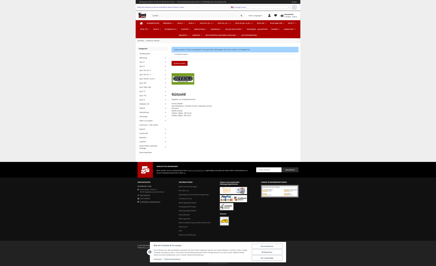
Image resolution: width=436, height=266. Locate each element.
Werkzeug (143, 58)
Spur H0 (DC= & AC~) (147, 79)
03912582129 (145, 195)
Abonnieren (290, 170)
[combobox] (260, 7)
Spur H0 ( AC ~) (145, 74)
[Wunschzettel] (275, 15)
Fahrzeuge (143, 116)
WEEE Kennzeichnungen (188, 186)
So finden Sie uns (185, 199)
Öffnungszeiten (185, 219)
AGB (180, 231)
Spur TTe (142, 95)
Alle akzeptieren (267, 246)
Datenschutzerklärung (172, 259)
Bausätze (142, 137)
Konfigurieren (267, 252)
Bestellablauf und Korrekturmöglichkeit (194, 195)
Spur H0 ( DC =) (145, 70)
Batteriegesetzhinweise (187, 203)
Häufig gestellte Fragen (187, 207)
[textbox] (260, 7)
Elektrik (142, 108)
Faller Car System (146, 121)
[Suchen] (241, 15)
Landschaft (143, 133)
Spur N (142, 100)
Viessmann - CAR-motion (148, 125)
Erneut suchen (179, 63)
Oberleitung (144, 112)
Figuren (142, 129)
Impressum (158, 259)
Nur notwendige (267, 258)
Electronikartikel (145, 152)
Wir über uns (184, 190)
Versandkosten (184, 215)
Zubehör (142, 142)
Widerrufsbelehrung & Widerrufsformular (195, 223)
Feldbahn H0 (144, 104)
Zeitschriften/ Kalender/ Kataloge (148, 147)
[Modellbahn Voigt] (141, 23)
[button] (269, 15)
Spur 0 (141, 62)
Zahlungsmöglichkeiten (187, 211)
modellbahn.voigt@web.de (150, 202)
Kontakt (294, 2)
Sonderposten (144, 53)
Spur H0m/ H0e (145, 87)
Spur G (142, 66)
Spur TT (142, 91)
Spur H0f (142, 83)
